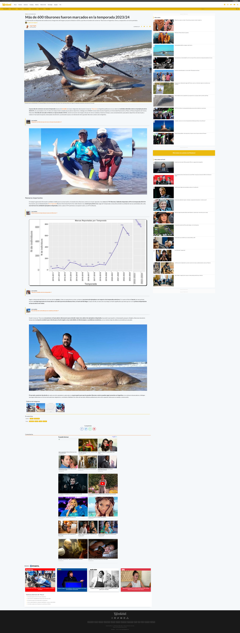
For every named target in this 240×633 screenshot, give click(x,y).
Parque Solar (26, 8)
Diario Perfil (90, 622)
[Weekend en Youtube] (121, 618)
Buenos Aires (36, 418)
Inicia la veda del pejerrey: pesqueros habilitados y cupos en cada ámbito (41, 602)
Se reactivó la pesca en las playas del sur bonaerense (37, 600)
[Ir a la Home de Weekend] (120, 614)
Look (136, 622)
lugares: (27, 418)
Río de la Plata (33, 8)
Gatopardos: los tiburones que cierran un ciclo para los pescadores (46, 121)
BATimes (152, 622)
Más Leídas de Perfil (159, 159)
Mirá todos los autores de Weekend (184, 153)
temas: (27, 421)
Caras (96, 622)
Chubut (31, 418)
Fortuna (113, 622)
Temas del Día (6, 8)
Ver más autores (33, 27)
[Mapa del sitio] (127, 618)
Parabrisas (124, 622)
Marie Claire (107, 622)
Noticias (101, 622)
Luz (139, 622)
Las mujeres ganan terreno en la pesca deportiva (36, 596)
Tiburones (94, 109)
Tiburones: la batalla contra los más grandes (40, 292)
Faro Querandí (53, 203)
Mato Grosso (13, 8)
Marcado (44, 421)
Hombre (118, 622)
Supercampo (130, 622)
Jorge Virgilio (33, 25)
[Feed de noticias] (124, 618)
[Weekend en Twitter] (118, 618)
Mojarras (20, 8)
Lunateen (147, 622)
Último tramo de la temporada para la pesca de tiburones (43, 212)
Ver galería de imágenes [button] (32, 22)
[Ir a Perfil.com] (235, 0)
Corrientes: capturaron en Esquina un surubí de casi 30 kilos (39, 604)
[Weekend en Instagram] (112, 618)
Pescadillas (48, 8)
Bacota (36, 421)
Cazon (40, 421)
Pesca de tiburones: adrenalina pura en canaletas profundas (44, 310)
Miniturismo (41, 8)
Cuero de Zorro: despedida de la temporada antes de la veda (38, 598)
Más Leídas (157, 17)
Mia (142, 622)
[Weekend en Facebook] (115, 618)
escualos (64, 109)
